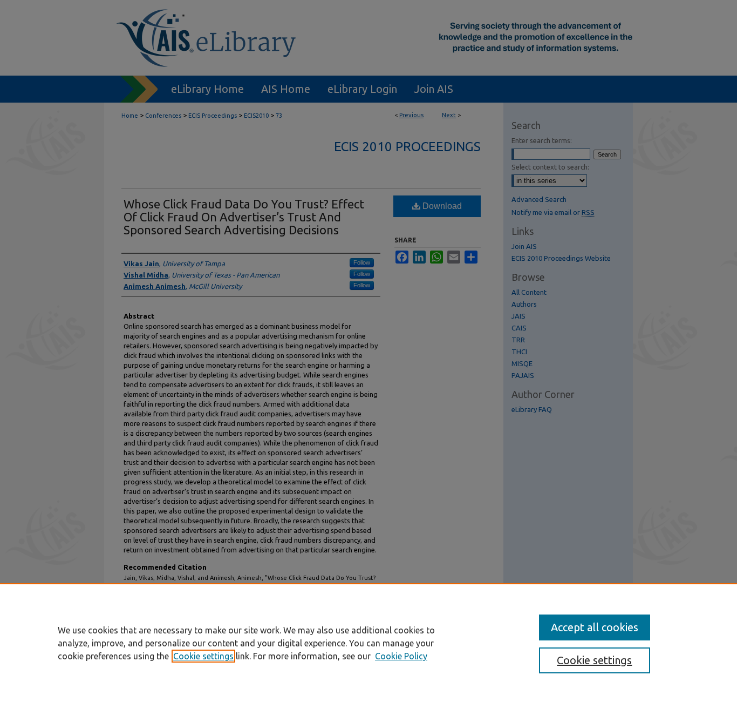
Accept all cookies (594, 627)
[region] (368, 642)
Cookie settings (203, 656)
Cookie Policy (401, 656)
